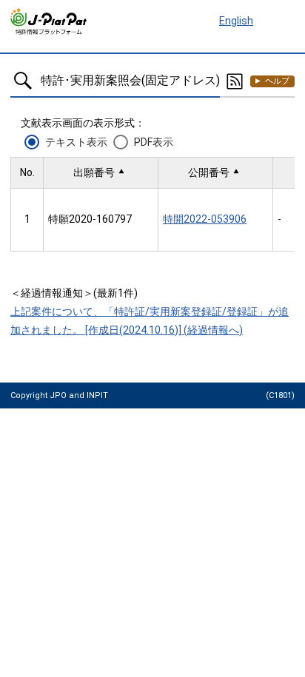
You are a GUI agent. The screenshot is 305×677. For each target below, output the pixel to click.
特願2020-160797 (90, 219)
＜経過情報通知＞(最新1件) (74, 293)
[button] (100, 173)
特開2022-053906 (205, 219)
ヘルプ (277, 81)
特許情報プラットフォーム (49, 21)
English (236, 21)
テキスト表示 (76, 142)
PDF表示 (153, 142)
